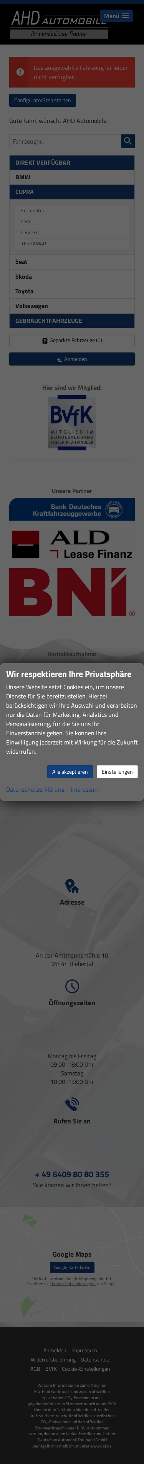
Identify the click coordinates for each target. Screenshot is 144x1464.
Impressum (85, 789)
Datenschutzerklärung (35, 789)
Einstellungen (117, 772)
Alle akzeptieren (70, 772)
